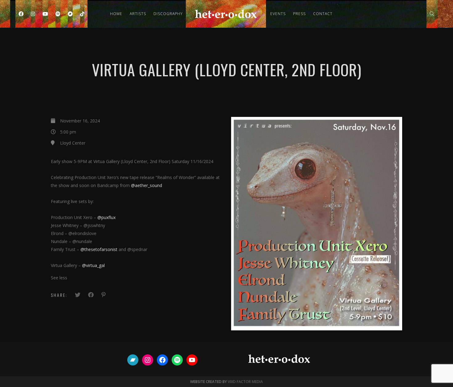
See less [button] (59, 278)
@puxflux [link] (106, 217)
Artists (138, 13)
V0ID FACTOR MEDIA (245, 381)
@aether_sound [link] (146, 185)
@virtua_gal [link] (93, 265)
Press (299, 13)
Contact (323, 13)
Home (116, 13)
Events (278, 13)
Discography (168, 13)
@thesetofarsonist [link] (98, 249)
